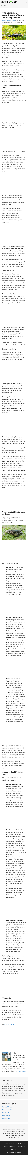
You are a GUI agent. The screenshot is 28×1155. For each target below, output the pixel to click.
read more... (22, 1071)
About (17, 1144)
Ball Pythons (6, 1115)
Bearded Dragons (7, 1107)
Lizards (9, 20)
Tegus (13, 20)
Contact (22, 1144)
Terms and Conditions (9, 1146)
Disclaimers (14, 1149)
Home (4, 20)
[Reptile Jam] (9, 2)
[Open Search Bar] (26, 2)
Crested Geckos (7, 1113)
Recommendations (9, 1144)
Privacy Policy (21, 1146)
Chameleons (6, 1118)
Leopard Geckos (7, 1110)
